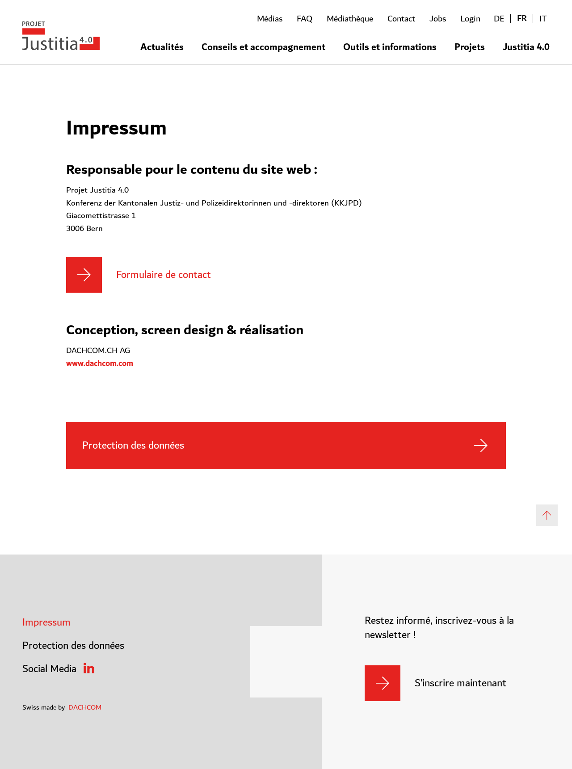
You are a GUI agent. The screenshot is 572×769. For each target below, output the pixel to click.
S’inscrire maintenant (460, 683)
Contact (401, 19)
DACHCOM (84, 707)
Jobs (437, 19)
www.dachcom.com (99, 363)
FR (522, 18)
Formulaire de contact (163, 274)
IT (543, 19)
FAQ (304, 19)
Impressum (46, 622)
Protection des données (133, 445)
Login (470, 19)
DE (499, 19)
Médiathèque (350, 19)
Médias (269, 19)
